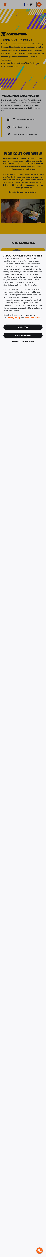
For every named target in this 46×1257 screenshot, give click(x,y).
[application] (39, 1250)
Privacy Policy (13, 318)
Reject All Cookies (23, 335)
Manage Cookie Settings (23, 341)
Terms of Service (32, 318)
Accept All (23, 327)
